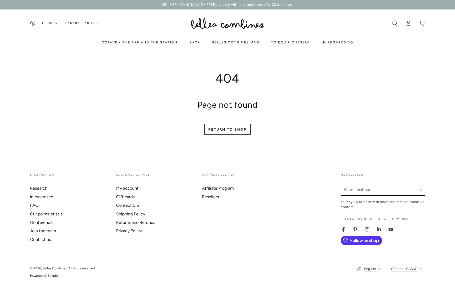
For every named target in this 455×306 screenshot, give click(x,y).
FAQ (34, 205)
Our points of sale (46, 213)
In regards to (41, 196)
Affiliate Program (218, 188)
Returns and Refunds (135, 222)
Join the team (43, 230)
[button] (395, 23)
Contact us (40, 239)
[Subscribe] (422, 189)
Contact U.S (127, 205)
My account (127, 188)
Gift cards (125, 196)
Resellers (210, 196)
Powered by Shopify (44, 276)
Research (38, 188)
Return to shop (227, 129)
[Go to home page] (227, 23)
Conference (41, 222)
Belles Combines (55, 268)
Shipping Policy (130, 213)
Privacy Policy (129, 230)
